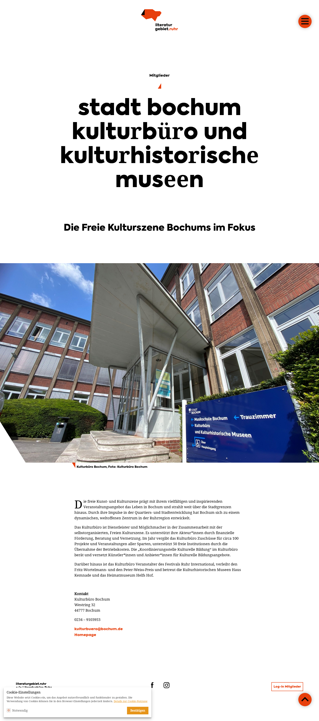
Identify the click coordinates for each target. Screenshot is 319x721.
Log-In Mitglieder (287, 686)
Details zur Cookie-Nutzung (131, 701)
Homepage (85, 635)
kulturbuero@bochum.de (98, 629)
